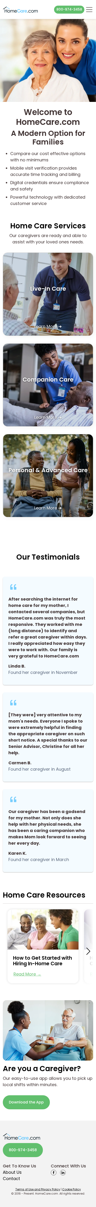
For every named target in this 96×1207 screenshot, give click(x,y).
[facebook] (53, 1172)
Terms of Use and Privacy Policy (37, 1189)
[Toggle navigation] (89, 10)
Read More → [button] (27, 974)
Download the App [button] (26, 1102)
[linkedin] (63, 1172)
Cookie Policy (71, 1189)
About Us (12, 1172)
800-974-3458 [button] (69, 9)
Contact (11, 1178)
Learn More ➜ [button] (48, 326)
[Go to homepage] (20, 9)
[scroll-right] (88, 951)
